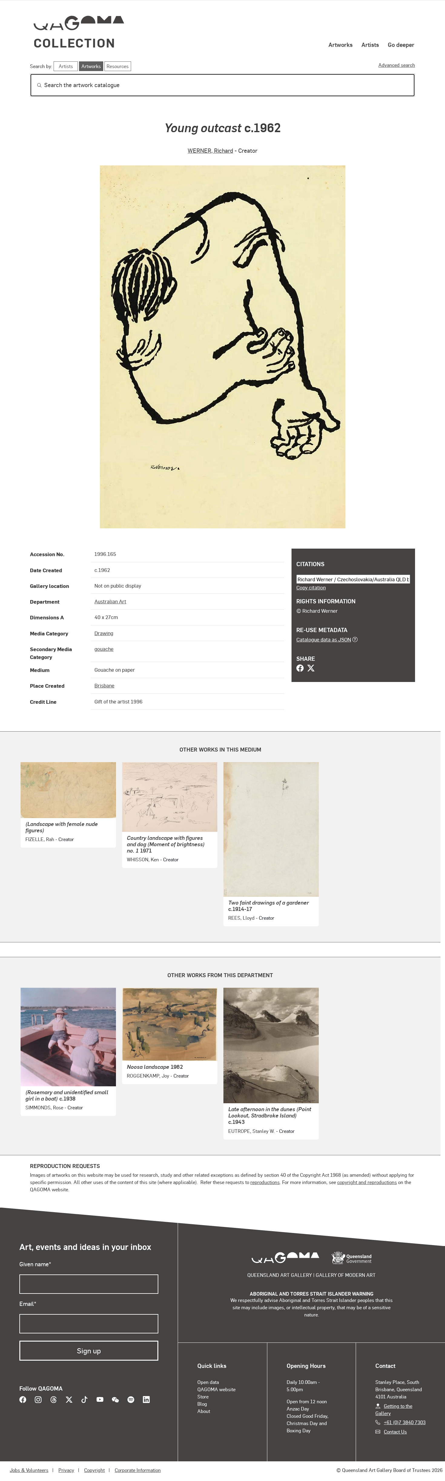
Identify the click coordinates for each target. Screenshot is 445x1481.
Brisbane (104, 685)
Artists (370, 44)
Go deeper (401, 44)
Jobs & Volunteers (29, 1470)
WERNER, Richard (210, 150)
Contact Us (395, 1431)
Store (203, 1396)
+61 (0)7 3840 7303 (405, 1422)
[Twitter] (311, 668)
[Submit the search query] (34, 85)
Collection (74, 42)
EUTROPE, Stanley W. (251, 1131)
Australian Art (110, 601)
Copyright (94, 1470)
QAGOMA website (216, 1389)
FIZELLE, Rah (39, 839)
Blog (202, 1404)
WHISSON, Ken (143, 859)
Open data (208, 1382)
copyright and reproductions (367, 1182)
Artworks (340, 44)
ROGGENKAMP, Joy (148, 1075)
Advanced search (396, 65)
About (203, 1411)
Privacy (66, 1470)
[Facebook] (300, 668)
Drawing (103, 633)
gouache (104, 648)
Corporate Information (138, 1470)
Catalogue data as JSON (323, 639)
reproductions (265, 1182)
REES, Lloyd (241, 918)
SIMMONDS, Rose (44, 1107)
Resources (118, 66)
